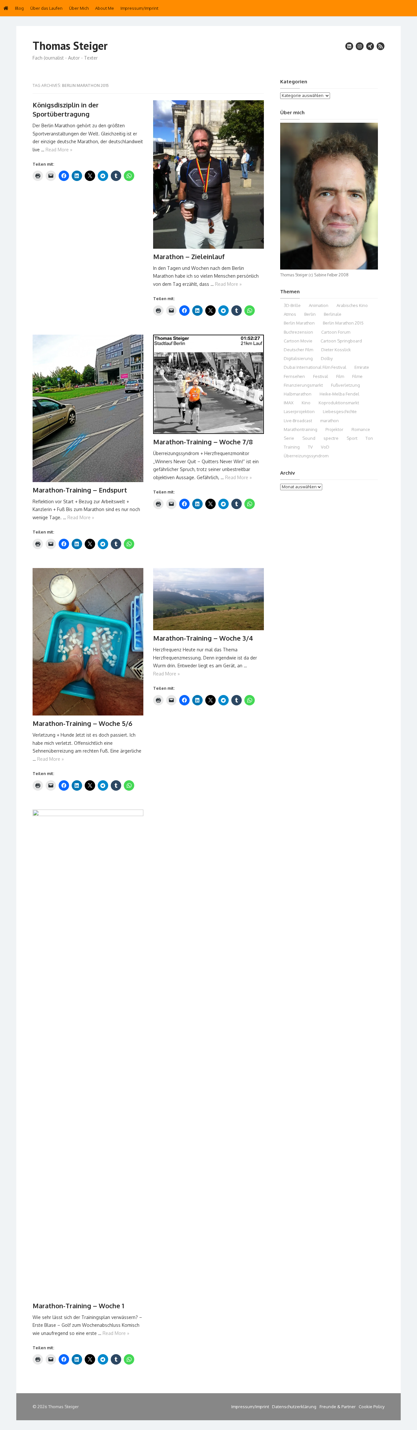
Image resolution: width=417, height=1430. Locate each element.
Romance (361, 429)
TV (310, 447)
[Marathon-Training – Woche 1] (88, 1054)
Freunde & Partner (338, 1406)
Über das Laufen (46, 8)
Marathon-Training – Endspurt (80, 490)
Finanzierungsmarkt (303, 385)
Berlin (310, 314)
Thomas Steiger (70, 45)
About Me (104, 8)
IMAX (289, 402)
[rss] (380, 46)
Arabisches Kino (352, 305)
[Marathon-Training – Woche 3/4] (208, 599)
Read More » (59, 149)
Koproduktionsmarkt (339, 402)
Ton (369, 438)
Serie (289, 438)
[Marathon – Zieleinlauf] (208, 174)
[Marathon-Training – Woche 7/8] (208, 384)
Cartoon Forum (335, 332)
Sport (352, 438)
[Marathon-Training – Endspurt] (88, 408)
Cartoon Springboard (341, 340)
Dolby (327, 358)
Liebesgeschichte (340, 411)
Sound (308, 438)
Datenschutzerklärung (294, 1406)
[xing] (370, 46)
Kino (306, 402)
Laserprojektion (299, 411)
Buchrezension (298, 332)
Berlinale (332, 314)
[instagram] (360, 46)
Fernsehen (294, 376)
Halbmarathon (297, 393)
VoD (325, 447)
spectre (331, 438)
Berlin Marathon (299, 323)
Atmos (290, 314)
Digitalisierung (298, 358)
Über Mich (79, 8)
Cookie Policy (371, 1406)
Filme (357, 376)
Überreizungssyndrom (306, 455)
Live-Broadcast (298, 420)
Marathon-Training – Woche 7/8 (203, 441)
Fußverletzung (345, 385)
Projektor (334, 429)
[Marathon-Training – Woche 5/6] (88, 641)
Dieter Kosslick (336, 349)
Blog (19, 8)
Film (340, 376)
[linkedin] (349, 46)
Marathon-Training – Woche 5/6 (82, 723)
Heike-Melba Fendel (339, 393)
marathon (329, 420)
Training (292, 447)
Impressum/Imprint (139, 8)
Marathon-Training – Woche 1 (78, 1305)
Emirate (361, 367)
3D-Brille (292, 305)
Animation (318, 305)
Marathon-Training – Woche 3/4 (203, 638)
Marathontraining (300, 429)
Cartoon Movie (298, 340)
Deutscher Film (298, 349)
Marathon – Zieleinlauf (189, 256)
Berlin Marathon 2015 (343, 323)
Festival (320, 376)
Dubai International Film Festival (315, 367)
